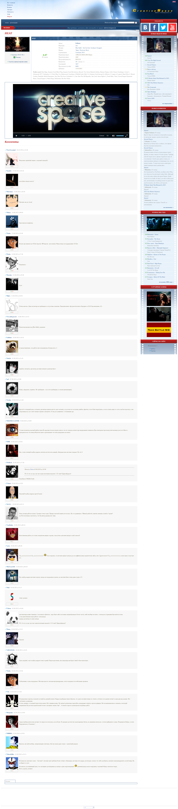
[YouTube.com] (172, 31)
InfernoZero (148, 150)
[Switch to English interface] (174, 1)
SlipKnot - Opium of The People (156, 254)
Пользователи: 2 (152, 345)
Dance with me (151, 69)
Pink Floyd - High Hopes (154, 263)
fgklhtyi (153, 348)
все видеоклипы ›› (168, 103)
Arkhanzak (148, 187)
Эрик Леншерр (151, 91)
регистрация (13, 22)
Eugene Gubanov (150, 132)
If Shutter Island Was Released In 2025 (158, 78)
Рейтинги (10, 12)
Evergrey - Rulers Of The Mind (156, 277)
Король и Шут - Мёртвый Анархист (157, 248)
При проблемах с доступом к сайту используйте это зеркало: (86, 28)
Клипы (9, 7)
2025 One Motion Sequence (155, 82)
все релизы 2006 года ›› (166, 282)
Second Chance (151, 65)
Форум (9, 16)
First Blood (150, 74)
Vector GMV (151, 98)
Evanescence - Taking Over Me (156, 272)
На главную (11, 2)
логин (7, 22)
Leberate (147, 141)
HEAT (34, 38)
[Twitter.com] (163, 31)
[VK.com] (145, 31)
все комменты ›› (168, 207)
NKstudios (148, 169)
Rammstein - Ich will (153, 268)
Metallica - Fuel (151, 259)
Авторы (9, 9)
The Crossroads (151, 87)
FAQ (8, 14)
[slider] (71, 133)
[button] (71, 111)
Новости (10, 5)
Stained (149, 56)
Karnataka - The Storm (153, 239)
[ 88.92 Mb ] (18, 54)
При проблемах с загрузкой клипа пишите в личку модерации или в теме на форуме (42, 28)
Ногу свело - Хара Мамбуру (155, 243)
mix (77, 45)
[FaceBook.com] (154, 31)
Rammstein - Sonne (152, 234)
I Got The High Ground (154, 60)
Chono (32, 469)
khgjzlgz (153, 351)
